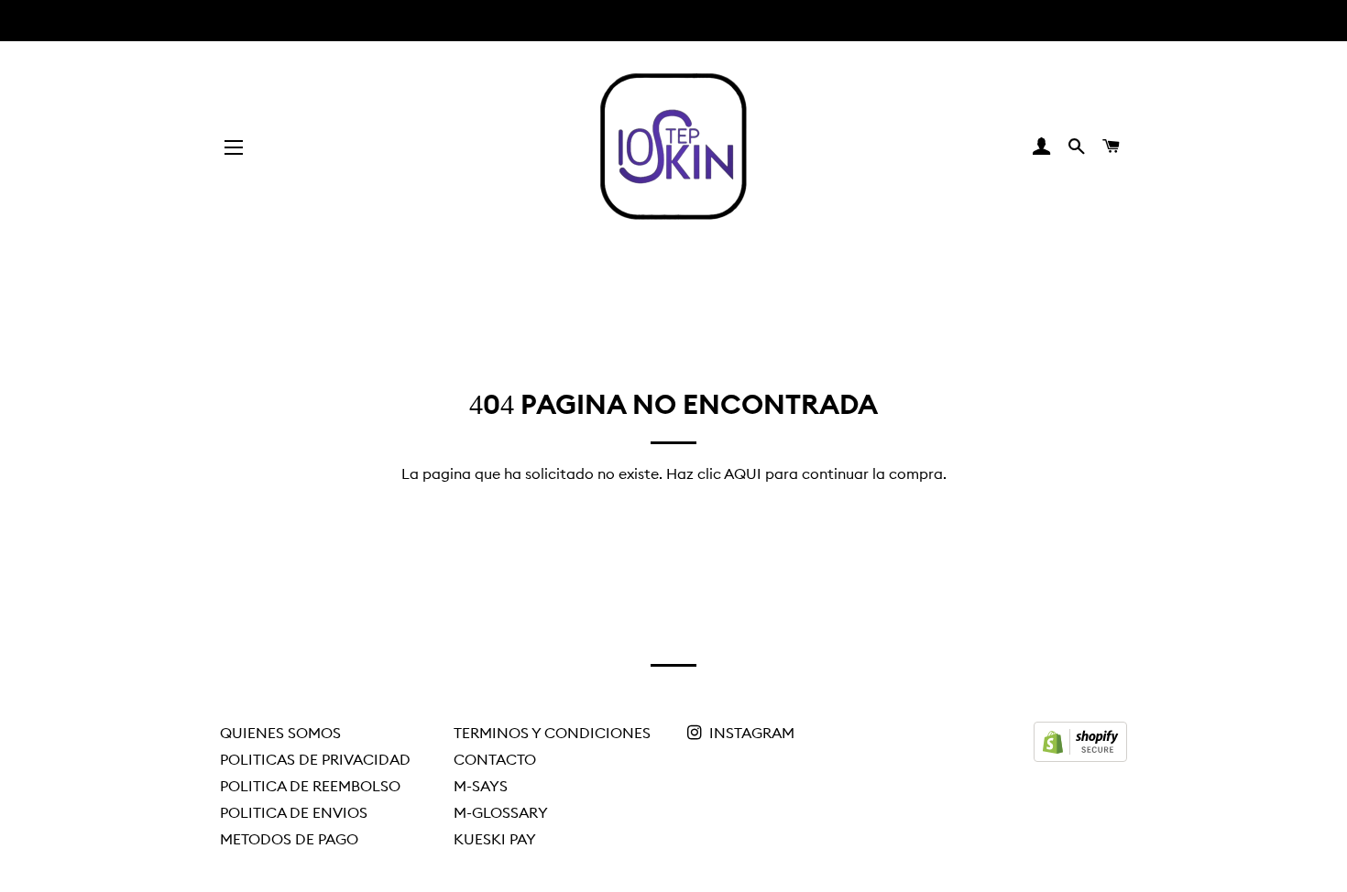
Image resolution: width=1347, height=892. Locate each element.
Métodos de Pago (289, 839)
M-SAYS (481, 786)
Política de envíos (293, 812)
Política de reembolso (310, 786)
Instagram (750, 732)
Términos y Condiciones (552, 732)
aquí (742, 473)
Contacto (495, 759)
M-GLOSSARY (501, 812)
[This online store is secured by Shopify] (1080, 756)
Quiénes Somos (280, 732)
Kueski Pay (495, 839)
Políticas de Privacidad (315, 759)
